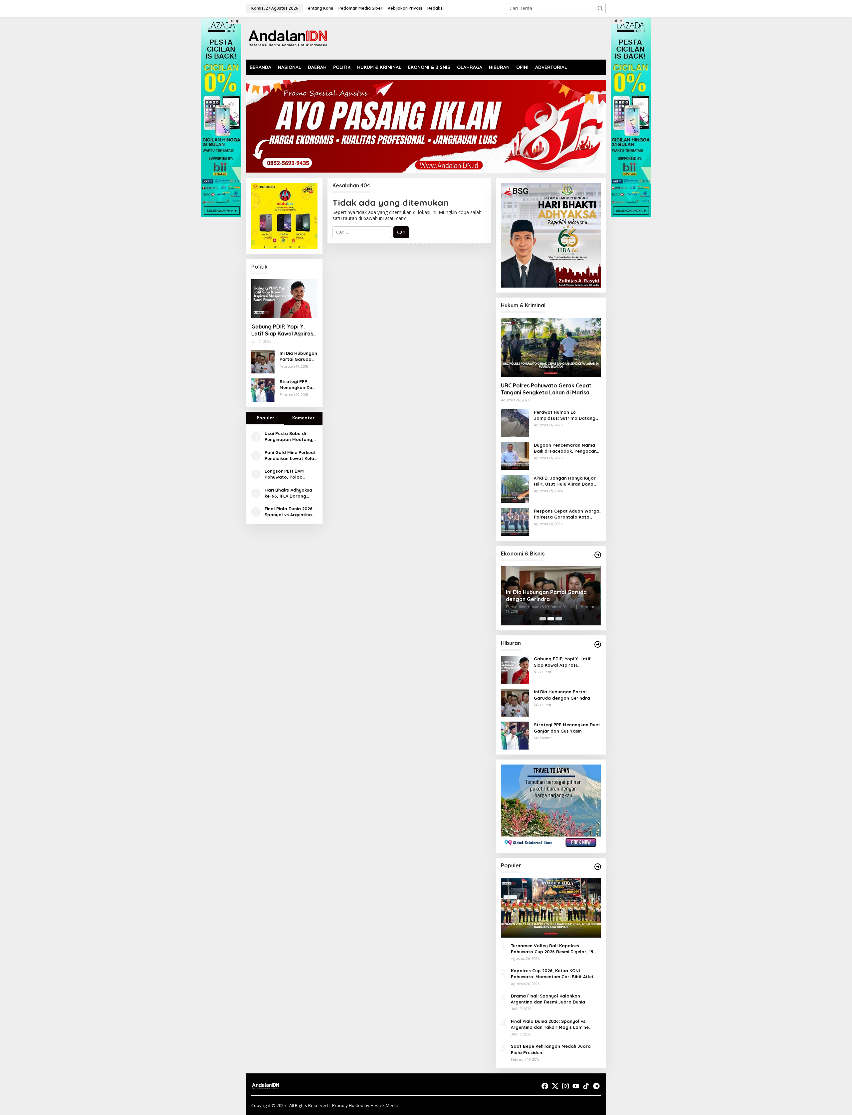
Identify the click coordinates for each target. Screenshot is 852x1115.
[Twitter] (555, 1086)
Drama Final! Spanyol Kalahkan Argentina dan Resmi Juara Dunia (548, 998)
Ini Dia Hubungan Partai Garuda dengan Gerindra (298, 356)
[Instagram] (565, 1086)
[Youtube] (575, 1086)
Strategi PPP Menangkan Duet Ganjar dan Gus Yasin (298, 384)
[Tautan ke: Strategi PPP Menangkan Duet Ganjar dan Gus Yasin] (263, 389)
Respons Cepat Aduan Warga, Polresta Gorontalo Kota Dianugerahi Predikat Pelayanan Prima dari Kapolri (567, 514)
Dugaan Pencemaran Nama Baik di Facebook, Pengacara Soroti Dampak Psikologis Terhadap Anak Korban (566, 448)
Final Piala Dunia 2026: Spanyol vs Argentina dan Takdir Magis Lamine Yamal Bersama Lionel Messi (291, 512)
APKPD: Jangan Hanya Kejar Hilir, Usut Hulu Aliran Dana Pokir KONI (565, 481)
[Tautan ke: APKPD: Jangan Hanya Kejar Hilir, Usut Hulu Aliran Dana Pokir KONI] (515, 488)
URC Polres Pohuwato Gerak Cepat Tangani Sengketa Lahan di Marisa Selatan (546, 389)
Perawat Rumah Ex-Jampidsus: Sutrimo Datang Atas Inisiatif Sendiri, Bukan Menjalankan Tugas (564, 415)
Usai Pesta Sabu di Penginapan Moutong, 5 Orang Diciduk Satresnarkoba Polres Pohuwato (289, 436)
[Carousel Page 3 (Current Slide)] (558, 618)
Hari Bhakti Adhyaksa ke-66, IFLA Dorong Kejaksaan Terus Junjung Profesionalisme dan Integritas (288, 493)
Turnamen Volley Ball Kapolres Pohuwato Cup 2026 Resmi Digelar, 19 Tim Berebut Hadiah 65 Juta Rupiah (552, 949)
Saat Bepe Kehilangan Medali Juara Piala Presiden (551, 1049)
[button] (600, 8)
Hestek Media (384, 1105)
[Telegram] (596, 1086)
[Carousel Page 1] (542, 618)
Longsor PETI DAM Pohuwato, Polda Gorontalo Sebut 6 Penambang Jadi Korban (285, 474)
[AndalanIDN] (287, 37)
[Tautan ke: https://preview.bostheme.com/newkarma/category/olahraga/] (598, 867)
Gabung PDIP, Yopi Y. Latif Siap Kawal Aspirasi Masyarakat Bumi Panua (283, 330)
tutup (235, 21)
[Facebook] (544, 1086)
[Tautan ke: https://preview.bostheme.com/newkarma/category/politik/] (598, 555)
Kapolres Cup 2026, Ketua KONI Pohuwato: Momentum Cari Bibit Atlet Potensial (552, 974)
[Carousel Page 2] (550, 618)
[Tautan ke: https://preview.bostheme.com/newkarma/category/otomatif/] (598, 644)
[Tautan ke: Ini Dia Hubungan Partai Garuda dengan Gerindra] (263, 361)
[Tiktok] (586, 1086)
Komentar (303, 418)
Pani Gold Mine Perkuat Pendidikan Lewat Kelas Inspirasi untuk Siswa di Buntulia (291, 455)
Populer (265, 418)
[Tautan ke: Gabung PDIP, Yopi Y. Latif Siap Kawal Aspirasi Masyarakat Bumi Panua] (284, 299)
